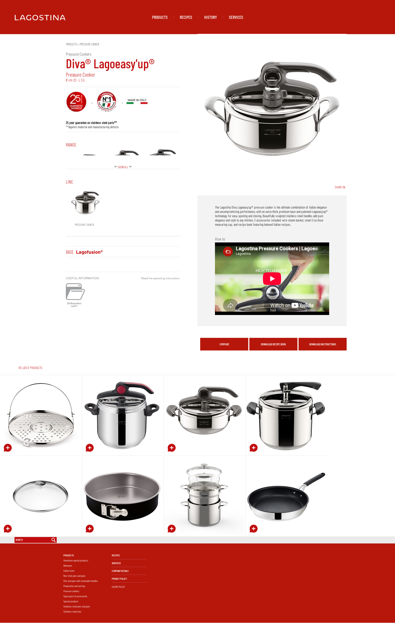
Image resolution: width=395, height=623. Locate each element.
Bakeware (67, 565)
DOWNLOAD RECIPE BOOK (273, 344)
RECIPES (186, 17)
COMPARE (224, 344)
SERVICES (236, 17)
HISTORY (210, 17)
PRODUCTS (160, 17)
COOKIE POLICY (118, 586)
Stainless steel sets (72, 611)
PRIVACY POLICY (119, 578)
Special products (70, 601)
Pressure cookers (71, 591)
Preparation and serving (74, 586)
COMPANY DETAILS (120, 570)
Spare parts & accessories (75, 596)
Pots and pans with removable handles (80, 580)
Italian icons (68, 570)
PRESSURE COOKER (89, 44)
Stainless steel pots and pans (76, 606)
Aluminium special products (75, 560)
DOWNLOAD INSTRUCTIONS (322, 344)
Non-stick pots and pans (74, 575)
